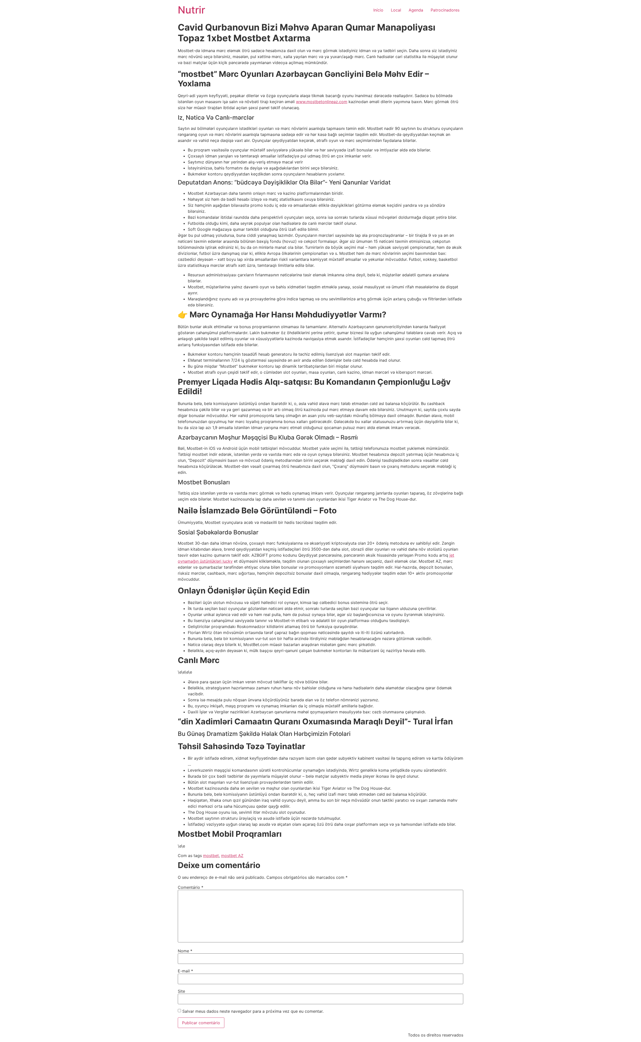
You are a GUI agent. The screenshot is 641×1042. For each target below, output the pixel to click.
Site (181, 991)
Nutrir (191, 10)
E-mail (185, 971)
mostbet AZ (232, 855)
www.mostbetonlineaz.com (321, 101)
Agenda (416, 10)
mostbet (211, 855)
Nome (185, 951)
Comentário (190, 887)
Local (396, 10)
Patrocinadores (445, 10)
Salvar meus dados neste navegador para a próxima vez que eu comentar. (253, 1011)
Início (378, 10)
